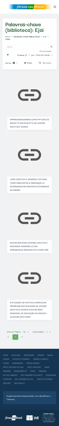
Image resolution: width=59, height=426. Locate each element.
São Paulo (19, 383)
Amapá (41, 355)
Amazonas (29, 355)
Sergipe (7, 383)
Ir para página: (38, 332)
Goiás (6, 363)
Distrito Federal (21, 359)
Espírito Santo (40, 359)
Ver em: (8, 63)
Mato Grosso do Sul (13, 367)
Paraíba (7, 371)
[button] (8, 337)
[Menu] (55, 7)
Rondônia (51, 375)
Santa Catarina (45, 379)
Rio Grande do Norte (31, 375)
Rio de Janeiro (10, 375)
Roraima (7, 379)
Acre (5, 355)
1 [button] (15, 337)
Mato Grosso (34, 367)
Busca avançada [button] (46, 51)
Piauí (32, 371)
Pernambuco (20, 371)
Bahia (50, 355)
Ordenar (21, 55)
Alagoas (15, 355)
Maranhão (17, 363)
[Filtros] (8, 55)
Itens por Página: (14, 332)
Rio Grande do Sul (24, 379)
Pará (46, 367)
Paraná (42, 371)
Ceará (6, 359)
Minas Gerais (32, 363)
